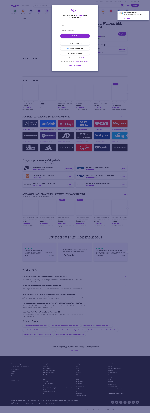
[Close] (147, 12)
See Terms (127, 18)
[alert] (133, 15)
